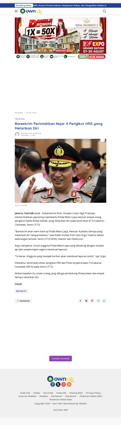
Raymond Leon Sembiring (31, 133)
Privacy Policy (93, 393)
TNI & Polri (20, 119)
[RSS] (69, 384)
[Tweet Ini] (86, 301)
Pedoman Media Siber (91, 396)
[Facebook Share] (80, 301)
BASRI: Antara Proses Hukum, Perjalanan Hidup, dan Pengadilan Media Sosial (62, 5)
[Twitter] (58, 384)
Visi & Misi (48, 393)
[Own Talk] (34, 11)
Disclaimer (56, 396)
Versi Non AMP (60, 410)
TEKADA (83, 403)
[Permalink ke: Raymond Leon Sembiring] (17, 134)
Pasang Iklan (76, 393)
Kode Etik (25, 393)
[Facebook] (52, 384)
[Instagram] (63, 384)
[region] (60, 83)
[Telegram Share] (98, 301)
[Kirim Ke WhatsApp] (104, 301)
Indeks (36, 393)
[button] (17, 11)
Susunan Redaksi (27, 396)
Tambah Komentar (60, 358)
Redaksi (44, 396)
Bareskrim (21, 291)
